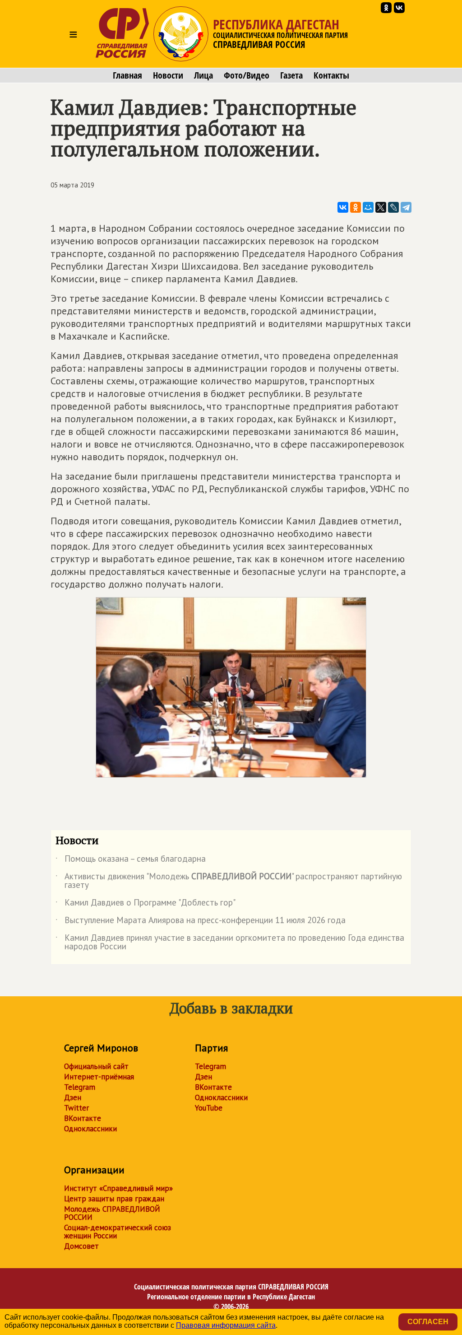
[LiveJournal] (393, 207)
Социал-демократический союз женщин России (117, 1231)
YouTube (208, 1108)
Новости (168, 75)
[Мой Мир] (368, 207)
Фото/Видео (246, 75)
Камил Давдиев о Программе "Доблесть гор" (145, 904)
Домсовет (81, 1246)
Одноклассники (90, 1129)
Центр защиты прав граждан (114, 1199)
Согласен (427, 1322)
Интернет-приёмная (99, 1077)
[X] (380, 207)
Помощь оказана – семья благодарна (130, 860)
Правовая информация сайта (226, 1325)
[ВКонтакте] (342, 207)
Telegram (79, 1087)
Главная (127, 75)
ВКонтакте (82, 1118)
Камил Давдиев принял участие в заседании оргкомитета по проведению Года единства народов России (229, 943)
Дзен (72, 1097)
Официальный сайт (96, 1066)
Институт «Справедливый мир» (118, 1188)
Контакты (331, 75)
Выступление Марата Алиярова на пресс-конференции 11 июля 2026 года (200, 922)
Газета (291, 75)
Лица (203, 75)
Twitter (76, 1108)
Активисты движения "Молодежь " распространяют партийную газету (228, 881)
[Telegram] (406, 207)
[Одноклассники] (355, 207)
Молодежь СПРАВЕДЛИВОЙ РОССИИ (112, 1213)
